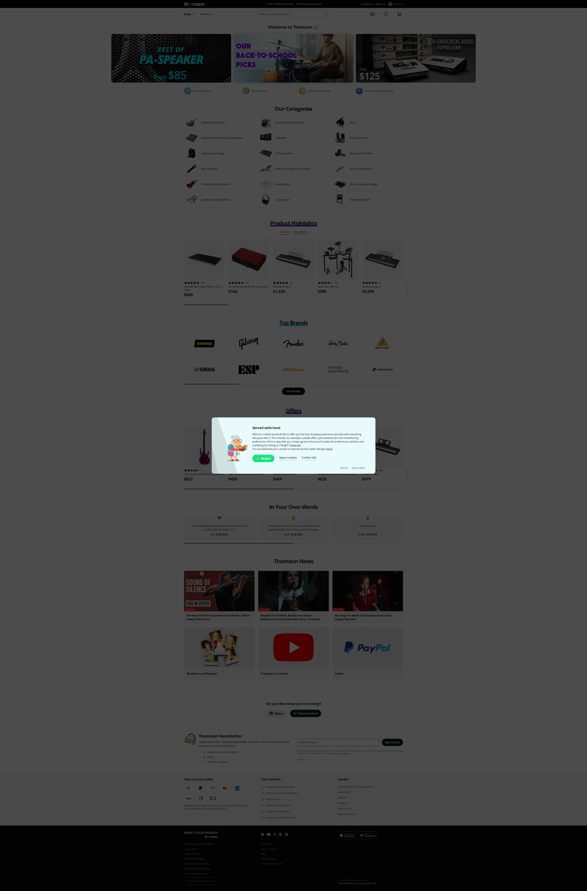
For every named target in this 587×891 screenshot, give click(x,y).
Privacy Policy (358, 467)
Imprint (344, 467)
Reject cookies (288, 457)
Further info (309, 457)
